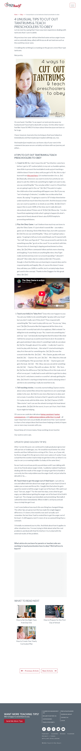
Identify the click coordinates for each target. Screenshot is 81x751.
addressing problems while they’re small (44, 417)
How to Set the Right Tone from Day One (26, 615)
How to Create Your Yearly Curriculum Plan (26, 636)
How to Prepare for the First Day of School (54, 615)
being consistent (47, 414)
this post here (32, 175)
